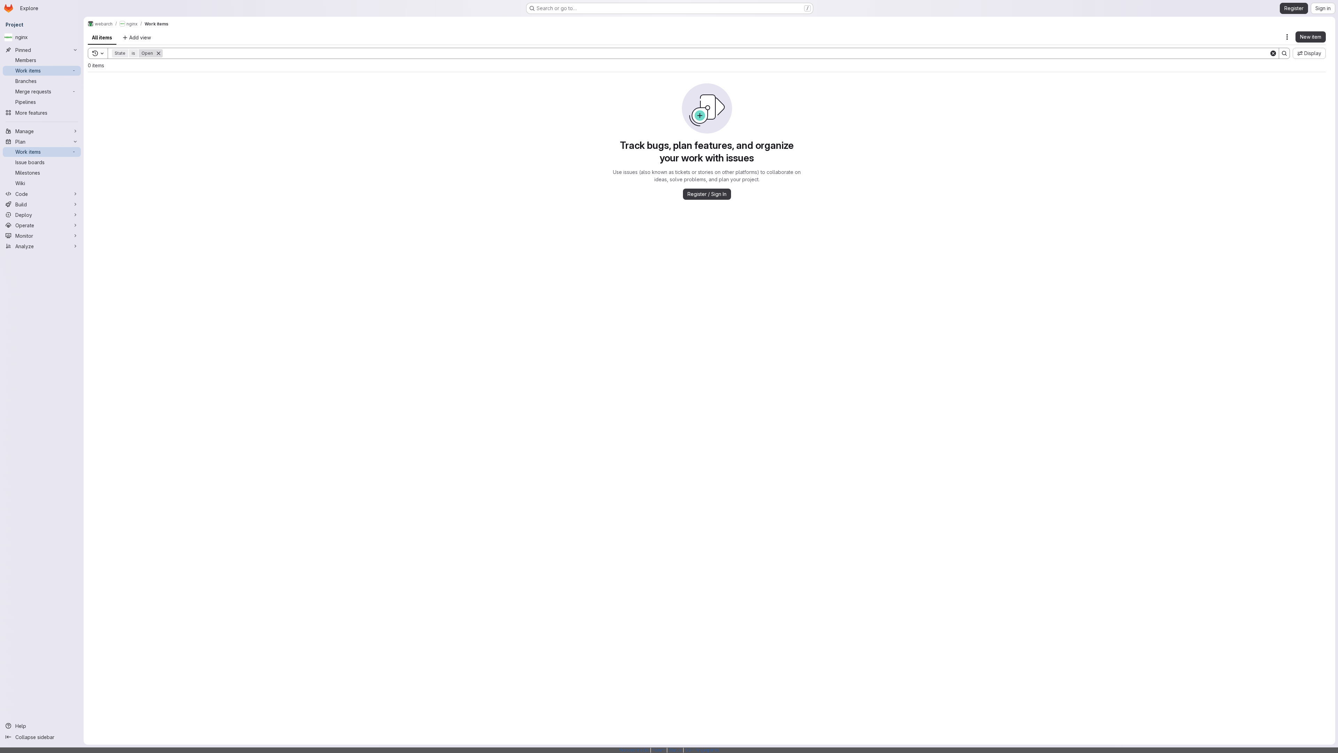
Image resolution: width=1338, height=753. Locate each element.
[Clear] (1273, 53)
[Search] (1284, 53)
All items (102, 37)
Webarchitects (634, 750)
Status (675, 750)
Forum (658, 750)
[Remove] (158, 53)
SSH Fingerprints (702, 750)
